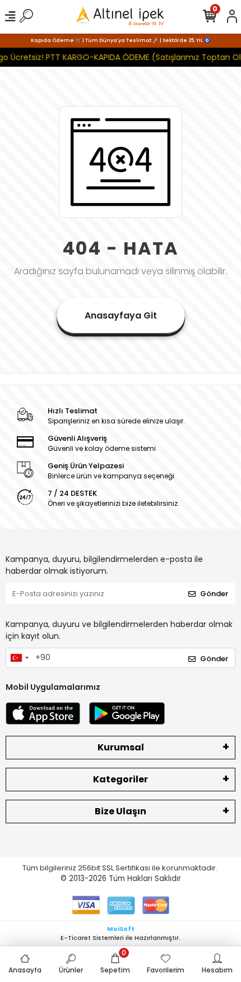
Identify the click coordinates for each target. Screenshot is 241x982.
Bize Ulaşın (120, 811)
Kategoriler (120, 779)
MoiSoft (121, 928)
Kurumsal (121, 747)
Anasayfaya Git (121, 315)
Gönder (214, 593)
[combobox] (19, 657)
